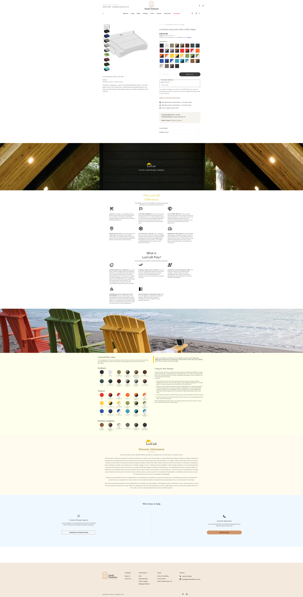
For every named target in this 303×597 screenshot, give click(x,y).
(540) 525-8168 (107, 6)
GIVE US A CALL (224, 532)
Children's (145, 13)
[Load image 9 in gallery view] (107, 64)
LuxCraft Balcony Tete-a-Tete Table (174, 24)
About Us (127, 576)
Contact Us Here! (176, 120)
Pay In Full (165, 85)
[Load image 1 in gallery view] (107, 27)
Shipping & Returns (144, 584)
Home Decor (167, 13)
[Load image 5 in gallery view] (107, 45)
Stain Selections (143, 578)
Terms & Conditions (163, 576)
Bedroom (125, 13)
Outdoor (159, 13)
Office (152, 13)
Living (132, 13)
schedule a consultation (78, 532)
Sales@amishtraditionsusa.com (120, 6)
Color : (163, 41)
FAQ (140, 576)
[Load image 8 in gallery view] (107, 60)
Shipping (161, 35)
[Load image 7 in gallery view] (107, 55)
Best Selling (176, 13)
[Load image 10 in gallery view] (107, 69)
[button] (196, 13)
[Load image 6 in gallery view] (107, 50)
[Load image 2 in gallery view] (107, 31)
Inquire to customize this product (169, 97)
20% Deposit (166, 82)
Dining (138, 13)
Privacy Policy (161, 578)
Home (160, 24)
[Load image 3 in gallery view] (107, 36)
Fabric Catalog (143, 581)
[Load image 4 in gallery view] (107, 41)
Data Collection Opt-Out (164, 581)
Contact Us (128, 578)
